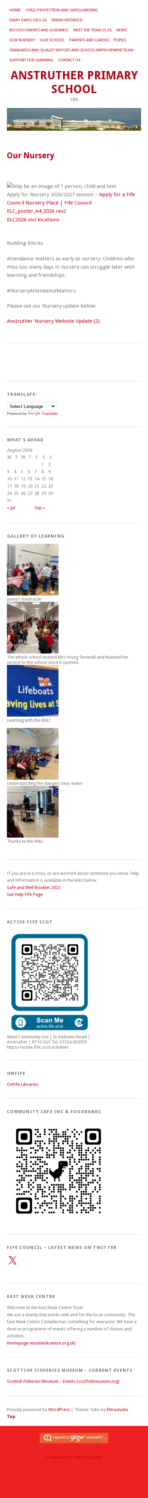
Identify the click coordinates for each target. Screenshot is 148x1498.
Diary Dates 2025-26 (27, 20)
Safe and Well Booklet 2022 (34, 887)
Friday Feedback (66, 20)
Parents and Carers (89, 40)
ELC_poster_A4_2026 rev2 (36, 211)
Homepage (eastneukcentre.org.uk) (41, 1343)
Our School (52, 40)
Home (15, 10)
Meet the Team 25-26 (92, 30)
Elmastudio (117, 1409)
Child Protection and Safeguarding (61, 10)
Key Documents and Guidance (38, 30)
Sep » (39, 507)
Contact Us (69, 60)
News (121, 30)
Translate (49, 413)
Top (11, 1416)
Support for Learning (31, 60)
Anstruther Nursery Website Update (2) (53, 321)
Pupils (120, 40)
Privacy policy (88, 1457)
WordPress (59, 1409)
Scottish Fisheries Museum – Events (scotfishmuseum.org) (63, 1381)
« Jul (11, 507)
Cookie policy (59, 1457)
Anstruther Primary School (74, 82)
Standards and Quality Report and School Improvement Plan (71, 50)
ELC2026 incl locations (33, 220)
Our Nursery (22, 40)
